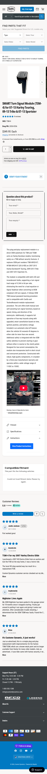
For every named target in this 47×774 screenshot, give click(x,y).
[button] (4, 9)
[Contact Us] (37, 9)
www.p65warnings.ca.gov (15, 413)
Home (6, 56)
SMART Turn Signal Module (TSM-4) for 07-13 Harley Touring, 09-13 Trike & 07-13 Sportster (22, 60)
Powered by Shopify (31, 764)
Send (10, 234)
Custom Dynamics (20, 764)
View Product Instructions (21, 446)
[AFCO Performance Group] (12, 698)
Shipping (5, 135)
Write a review (18, 514)
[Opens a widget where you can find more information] (37, 770)
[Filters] (36, 514)
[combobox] (29, 16)
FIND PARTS (23, 48)
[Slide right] (42, 82)
